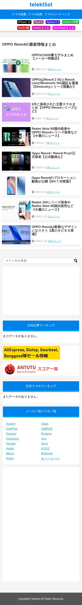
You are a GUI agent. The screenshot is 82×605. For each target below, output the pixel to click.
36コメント (53, 167)
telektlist (41, 4)
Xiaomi (10, 423)
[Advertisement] (31, 290)
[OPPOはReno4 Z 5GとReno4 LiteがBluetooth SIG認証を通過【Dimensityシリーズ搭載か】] (16, 87)
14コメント (55, 69)
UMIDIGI (47, 428)
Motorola (47, 453)
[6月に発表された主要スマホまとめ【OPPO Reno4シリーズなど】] (16, 112)
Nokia (10, 458)
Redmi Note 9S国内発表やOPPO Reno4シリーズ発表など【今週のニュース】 (54, 132)
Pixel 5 (38, 22)
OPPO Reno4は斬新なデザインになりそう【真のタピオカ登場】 (54, 230)
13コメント (53, 191)
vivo (44, 438)
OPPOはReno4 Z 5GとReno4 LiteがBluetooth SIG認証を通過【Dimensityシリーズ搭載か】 (55, 83)
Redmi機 (23, 27)
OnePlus (12, 428)
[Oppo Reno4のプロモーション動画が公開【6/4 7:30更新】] (16, 185)
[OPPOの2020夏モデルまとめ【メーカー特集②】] (16, 62)
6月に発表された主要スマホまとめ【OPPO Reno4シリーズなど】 (54, 107)
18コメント (55, 241)
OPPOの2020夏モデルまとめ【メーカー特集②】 (53, 57)
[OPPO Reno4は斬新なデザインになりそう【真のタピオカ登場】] (16, 234)
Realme (46, 433)
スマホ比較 (35, 14)
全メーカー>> (50, 458)
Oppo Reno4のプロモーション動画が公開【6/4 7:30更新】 (54, 179)
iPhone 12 (24, 22)
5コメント (54, 216)
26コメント (53, 142)
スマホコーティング (57, 14)
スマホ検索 (19, 14)
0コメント (54, 93)
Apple (10, 448)
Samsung (12, 438)
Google (11, 443)
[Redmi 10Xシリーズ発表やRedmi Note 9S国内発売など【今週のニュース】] (16, 210)
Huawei (11, 433)
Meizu (10, 453)
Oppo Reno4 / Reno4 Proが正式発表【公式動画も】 (54, 155)
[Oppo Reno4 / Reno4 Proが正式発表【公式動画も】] (16, 161)
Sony (44, 443)
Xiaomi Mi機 (70, 21)
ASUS (45, 448)
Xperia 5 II (53, 22)
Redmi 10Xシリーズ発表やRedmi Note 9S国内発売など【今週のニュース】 (53, 206)
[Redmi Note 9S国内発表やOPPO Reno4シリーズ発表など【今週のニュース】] (16, 136)
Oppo (44, 423)
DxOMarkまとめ (63, 27)
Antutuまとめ (41, 27)
